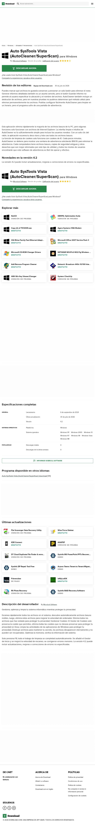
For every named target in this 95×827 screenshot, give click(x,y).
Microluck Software (50, 605)
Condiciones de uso (75, 781)
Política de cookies (74, 785)
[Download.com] (8, 3)
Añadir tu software (42, 781)
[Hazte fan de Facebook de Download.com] (4, 808)
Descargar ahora (26, 68)
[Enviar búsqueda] (18, 4)
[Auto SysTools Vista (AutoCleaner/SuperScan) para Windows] (5, 55)
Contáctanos (39, 785)
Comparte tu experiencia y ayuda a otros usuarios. (22, 78)
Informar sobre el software (49, 461)
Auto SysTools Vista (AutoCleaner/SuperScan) (43, 54)
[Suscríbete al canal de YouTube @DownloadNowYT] (14, 808)
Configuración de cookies (77, 796)
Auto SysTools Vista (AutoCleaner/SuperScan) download (24, 476)
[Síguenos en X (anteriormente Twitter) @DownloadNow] (9, 808)
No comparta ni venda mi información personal (77, 790)
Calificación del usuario (51, 61)
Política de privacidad (75, 777)
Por (18, 61)
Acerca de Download (42, 777)
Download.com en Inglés (44, 789)
